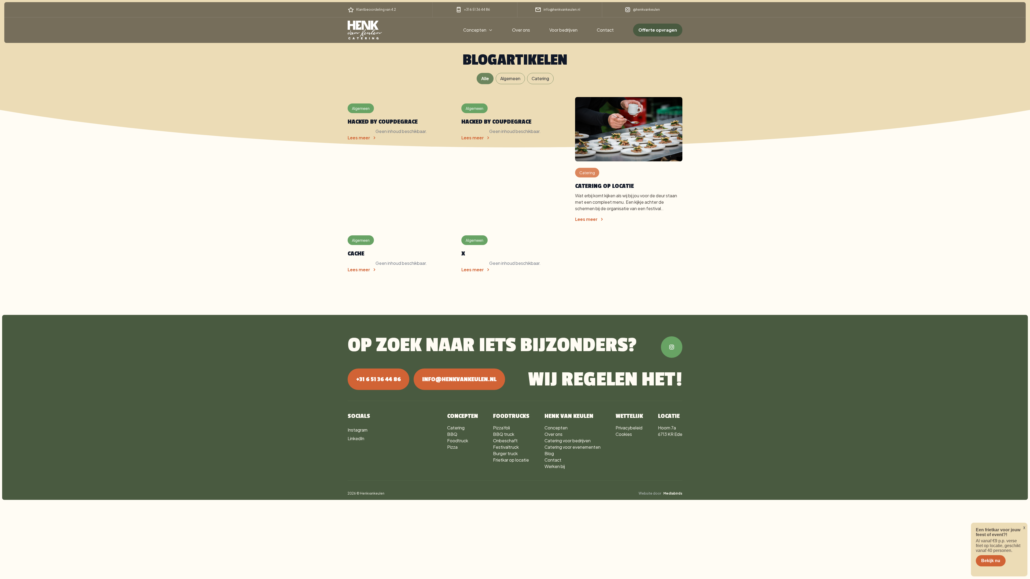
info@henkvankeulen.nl (561, 10)
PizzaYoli (501, 427)
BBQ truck (503, 434)
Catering (540, 78)
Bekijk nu (990, 560)
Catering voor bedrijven (568, 440)
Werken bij (555, 466)
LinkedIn (356, 438)
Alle (485, 78)
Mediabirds (672, 493)
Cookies (624, 434)
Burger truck (505, 453)
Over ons (521, 30)
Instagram (357, 430)
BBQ (452, 434)
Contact (605, 30)
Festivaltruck (506, 447)
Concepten (474, 30)
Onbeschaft (505, 440)
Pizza (452, 447)
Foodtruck (457, 440)
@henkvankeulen (646, 10)
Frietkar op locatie (511, 460)
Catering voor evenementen (573, 447)
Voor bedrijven (563, 30)
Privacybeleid (629, 427)
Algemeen (510, 78)
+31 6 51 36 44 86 (477, 10)
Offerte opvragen (657, 30)
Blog (549, 453)
